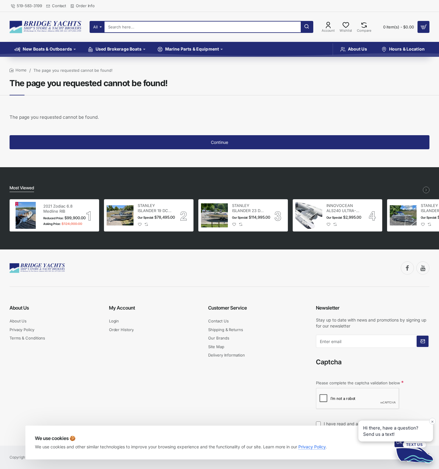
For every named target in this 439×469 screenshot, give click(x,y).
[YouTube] (422, 268)
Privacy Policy (312, 446)
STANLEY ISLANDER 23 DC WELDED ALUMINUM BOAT (248, 208)
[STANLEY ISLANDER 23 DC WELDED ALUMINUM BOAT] (214, 215)
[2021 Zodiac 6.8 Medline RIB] (25, 215)
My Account (122, 308)
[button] (139, 224)
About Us (19, 308)
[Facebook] (407, 268)
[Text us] (414, 452)
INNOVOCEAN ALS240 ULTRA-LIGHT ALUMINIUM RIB (341, 208)
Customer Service (227, 308)
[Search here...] (307, 27)
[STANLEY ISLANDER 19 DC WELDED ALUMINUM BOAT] (120, 215)
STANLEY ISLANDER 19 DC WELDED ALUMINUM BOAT (154, 208)
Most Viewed (22, 187)
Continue (219, 142)
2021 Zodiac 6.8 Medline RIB (58, 209)
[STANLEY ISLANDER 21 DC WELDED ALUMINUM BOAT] (403, 215)
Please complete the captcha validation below (358, 382)
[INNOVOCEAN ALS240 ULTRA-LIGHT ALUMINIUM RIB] (308, 215)
